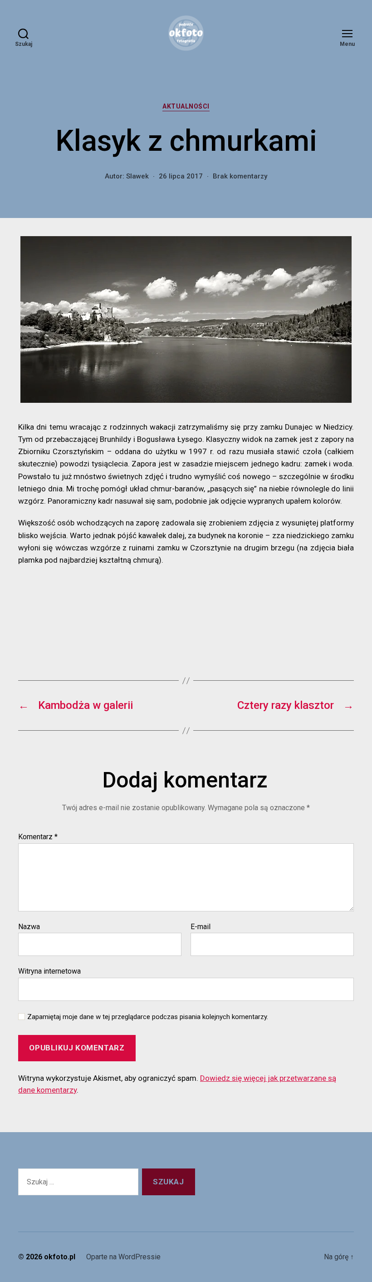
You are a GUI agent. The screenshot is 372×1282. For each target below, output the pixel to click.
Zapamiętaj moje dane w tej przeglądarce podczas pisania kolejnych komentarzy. (147, 1017)
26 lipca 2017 (181, 176)
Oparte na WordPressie (123, 1256)
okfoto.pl (59, 1256)
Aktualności (186, 106)
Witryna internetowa (49, 971)
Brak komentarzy (240, 176)
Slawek (137, 176)
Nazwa (29, 927)
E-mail (200, 927)
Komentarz (38, 837)
